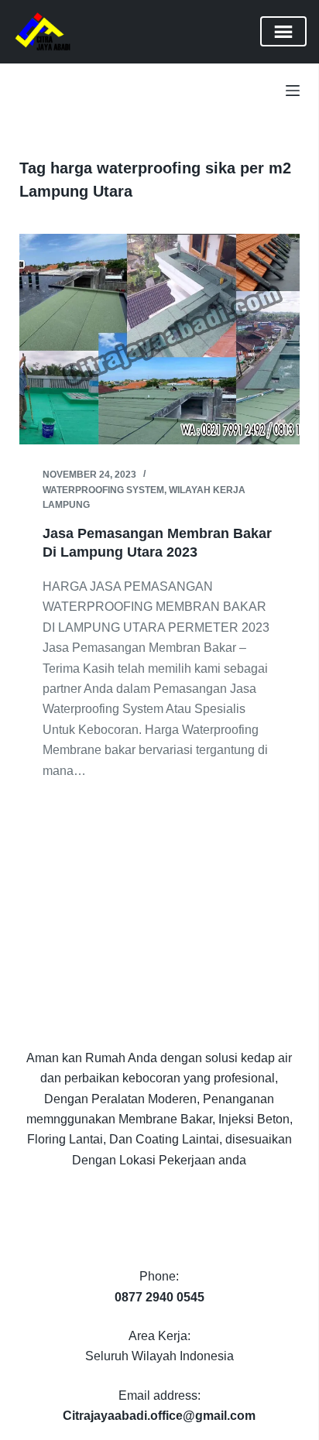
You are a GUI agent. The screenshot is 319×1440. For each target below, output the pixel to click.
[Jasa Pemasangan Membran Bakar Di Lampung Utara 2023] (159, 339)
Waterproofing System (103, 490)
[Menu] (293, 91)
